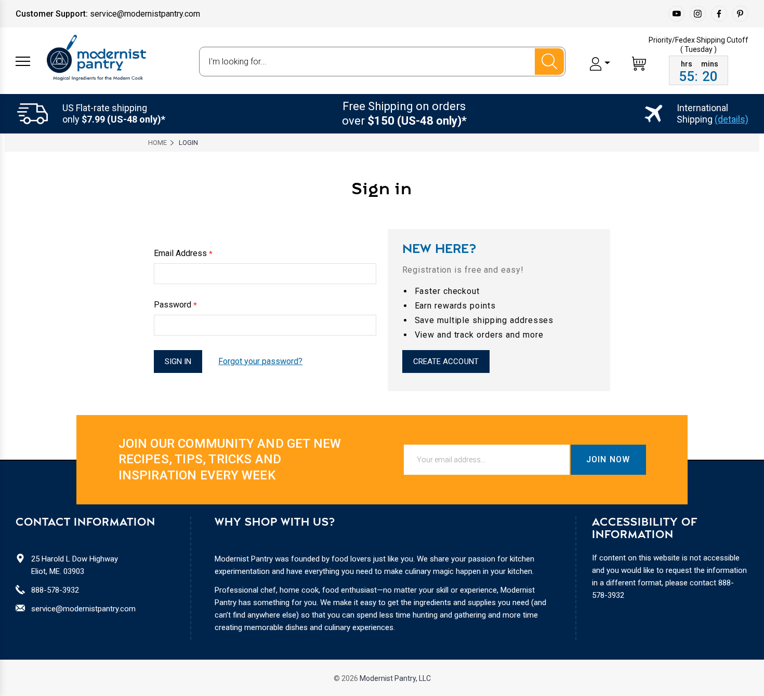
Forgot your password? (260, 361)
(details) (731, 119)
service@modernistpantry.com (83, 608)
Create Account (446, 361)
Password (175, 305)
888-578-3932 (55, 590)
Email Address (183, 253)
